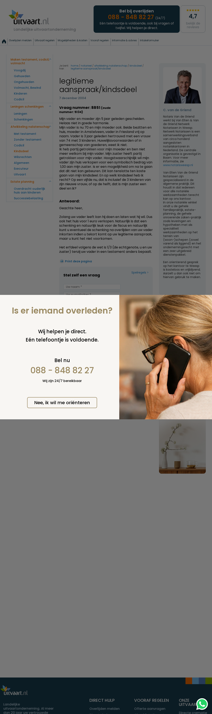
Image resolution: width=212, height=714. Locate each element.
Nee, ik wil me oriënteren (62, 402)
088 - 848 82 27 (62, 370)
